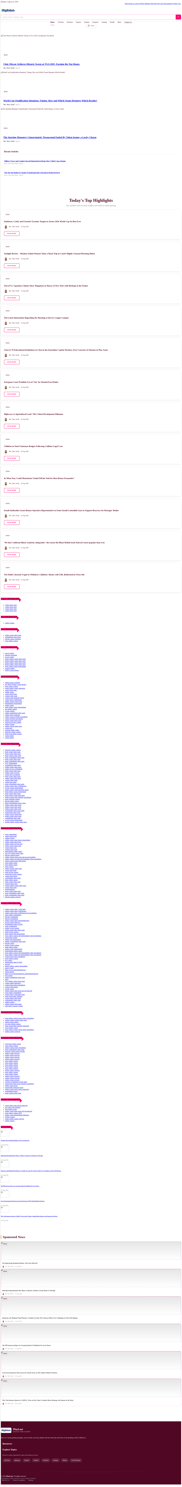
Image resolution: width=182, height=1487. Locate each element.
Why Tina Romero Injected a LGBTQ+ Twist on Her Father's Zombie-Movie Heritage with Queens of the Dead (29, 1216)
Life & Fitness (76, 1460)
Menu (93, 25)
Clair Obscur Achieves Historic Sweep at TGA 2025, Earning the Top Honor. (41, 64)
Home (52, 22)
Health (112, 22)
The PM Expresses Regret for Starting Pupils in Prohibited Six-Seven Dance (20, 1186)
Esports (78, 22)
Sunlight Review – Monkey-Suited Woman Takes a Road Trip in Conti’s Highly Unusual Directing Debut (49, 254)
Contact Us (128, 22)
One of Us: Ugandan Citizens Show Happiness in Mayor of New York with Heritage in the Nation (46, 286)
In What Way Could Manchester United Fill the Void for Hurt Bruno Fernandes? (39, 478)
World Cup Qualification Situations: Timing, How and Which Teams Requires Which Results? (50, 100)
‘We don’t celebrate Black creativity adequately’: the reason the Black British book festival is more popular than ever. (54, 542)
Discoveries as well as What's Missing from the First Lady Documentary (120, 4)
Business (70, 22)
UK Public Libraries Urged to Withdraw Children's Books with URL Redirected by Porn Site (44, 575)
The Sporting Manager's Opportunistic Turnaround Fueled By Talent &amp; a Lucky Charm (49, 137)
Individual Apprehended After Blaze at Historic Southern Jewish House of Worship (22, 1155)
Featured (95, 22)
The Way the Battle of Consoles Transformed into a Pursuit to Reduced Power (32, 173)
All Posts (61, 22)
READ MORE (11, 233)
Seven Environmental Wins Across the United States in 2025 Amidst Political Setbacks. (23, 1201)
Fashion (86, 22)
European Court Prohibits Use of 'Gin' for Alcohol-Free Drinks (31, 382)
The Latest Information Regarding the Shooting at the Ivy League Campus (36, 318)
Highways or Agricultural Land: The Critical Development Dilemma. (34, 414)
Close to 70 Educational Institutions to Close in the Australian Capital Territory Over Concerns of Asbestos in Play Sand (56, 350)
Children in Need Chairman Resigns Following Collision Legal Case (33, 446)
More (119, 22)
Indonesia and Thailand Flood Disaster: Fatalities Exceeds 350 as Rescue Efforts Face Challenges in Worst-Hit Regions (31, 1170)
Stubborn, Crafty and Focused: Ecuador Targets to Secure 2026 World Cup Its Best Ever (42, 221)
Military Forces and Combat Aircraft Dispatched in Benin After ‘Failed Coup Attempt (35, 161)
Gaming (104, 22)
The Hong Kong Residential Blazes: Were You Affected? (15, 1140)
